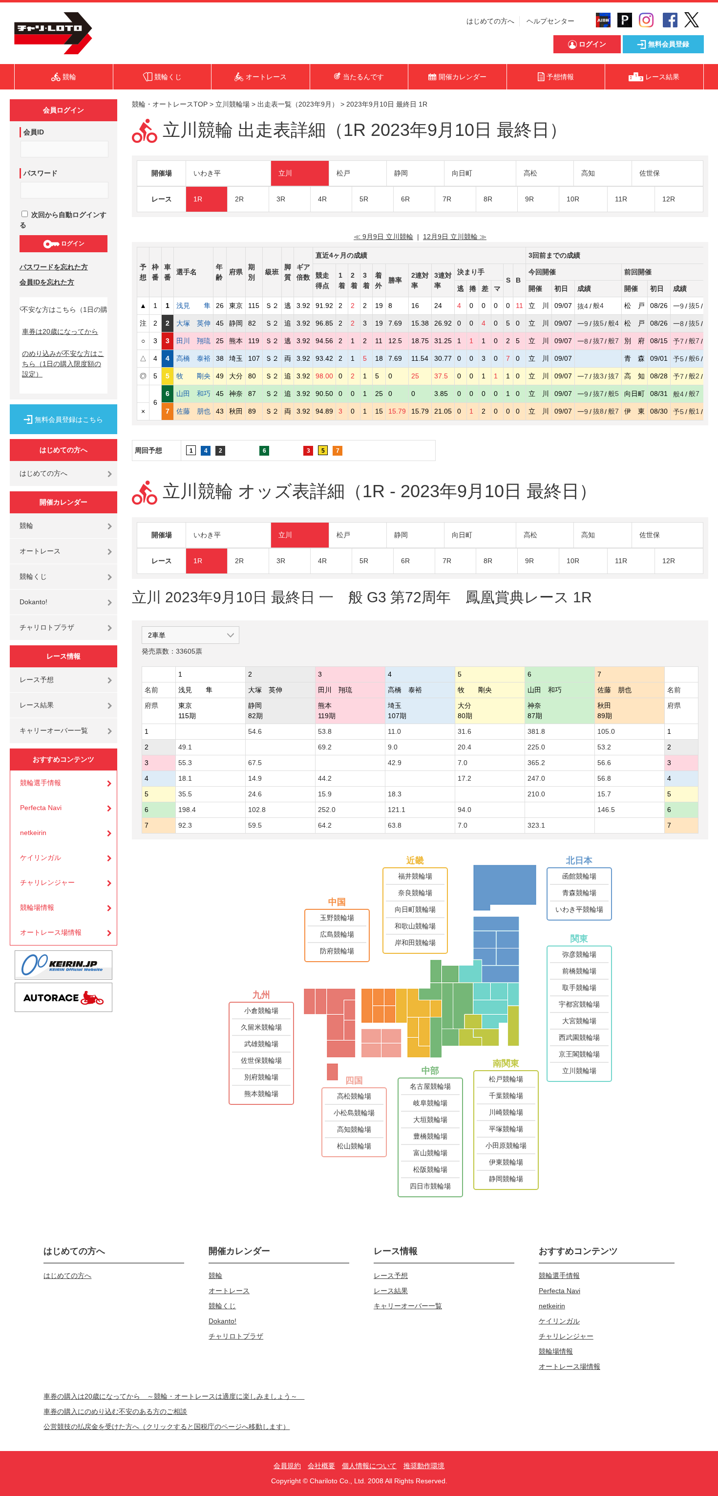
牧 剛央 (193, 376)
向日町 (462, 173)
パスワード (40, 173)
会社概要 (321, 1466)
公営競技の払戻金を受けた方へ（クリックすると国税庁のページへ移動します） (166, 1426)
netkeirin (33, 832)
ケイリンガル (40, 857)
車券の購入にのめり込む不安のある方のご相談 (115, 1411)
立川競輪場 (232, 104)
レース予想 (37, 679)
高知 (588, 173)
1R (197, 199)
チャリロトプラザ (47, 627)
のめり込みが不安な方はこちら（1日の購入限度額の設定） (63, 364)
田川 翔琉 (193, 341)
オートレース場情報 (51, 932)
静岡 (401, 173)
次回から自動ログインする (63, 220)
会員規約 (287, 1466)
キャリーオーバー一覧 (54, 730)
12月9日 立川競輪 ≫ (454, 237)
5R (363, 199)
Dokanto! (33, 602)
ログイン (72, 243)
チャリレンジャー (47, 882)
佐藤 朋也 (193, 411)
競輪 (26, 525)
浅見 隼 (193, 305)
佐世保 (649, 173)
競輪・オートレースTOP (170, 104)
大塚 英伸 (193, 323)
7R (447, 199)
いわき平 (207, 173)
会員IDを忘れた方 (47, 282)
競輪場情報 (37, 907)
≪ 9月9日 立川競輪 (383, 237)
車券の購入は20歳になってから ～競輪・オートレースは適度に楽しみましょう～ (173, 1396)
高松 (530, 173)
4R (322, 199)
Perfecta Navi (41, 808)
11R (621, 199)
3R (280, 199)
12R (668, 199)
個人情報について (369, 1466)
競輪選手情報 (40, 783)
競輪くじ (33, 576)
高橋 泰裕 (193, 358)
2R (239, 199)
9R (529, 199)
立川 (285, 173)
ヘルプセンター (550, 21)
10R (573, 199)
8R (488, 199)
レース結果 (37, 705)
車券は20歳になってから (60, 331)
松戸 (343, 173)
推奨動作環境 (423, 1466)
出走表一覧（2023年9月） (297, 104)
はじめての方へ (490, 21)
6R (405, 199)
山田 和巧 (193, 393)
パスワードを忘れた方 (54, 267)
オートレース (40, 551)
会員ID (33, 132)
